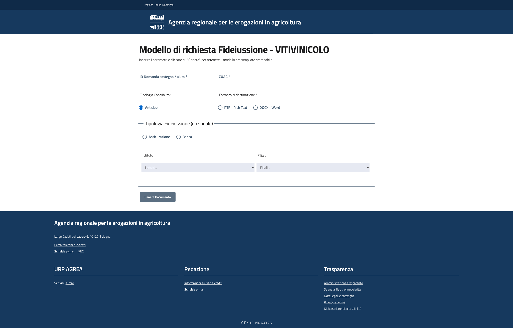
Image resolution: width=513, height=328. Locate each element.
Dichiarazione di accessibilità (342, 308)
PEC (81, 251)
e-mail (70, 251)
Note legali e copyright (339, 295)
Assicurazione (159, 136)
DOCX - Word (270, 107)
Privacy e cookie (334, 302)
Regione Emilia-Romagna (159, 5)
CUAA (223, 76)
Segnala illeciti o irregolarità (342, 289)
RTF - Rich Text (235, 107)
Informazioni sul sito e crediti (203, 283)
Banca (187, 136)
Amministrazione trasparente (343, 283)
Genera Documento (157, 197)
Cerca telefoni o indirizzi (70, 244)
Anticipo (151, 107)
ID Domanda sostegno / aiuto (162, 76)
